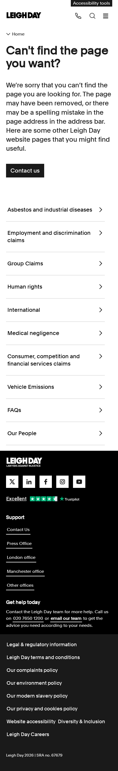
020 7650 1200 (28, 618)
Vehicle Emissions (30, 387)
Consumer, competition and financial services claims (43, 360)
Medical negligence (33, 333)
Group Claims (25, 263)
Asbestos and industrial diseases (49, 209)
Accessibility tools (91, 3)
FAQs (14, 410)
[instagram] (62, 482)
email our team (66, 618)
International (23, 310)
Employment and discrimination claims (49, 237)
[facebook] (46, 482)
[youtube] (79, 482)
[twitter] (12, 482)
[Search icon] (92, 16)
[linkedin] (29, 482)
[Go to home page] (24, 16)
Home (18, 34)
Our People (21, 433)
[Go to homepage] (24, 462)
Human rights (24, 286)
